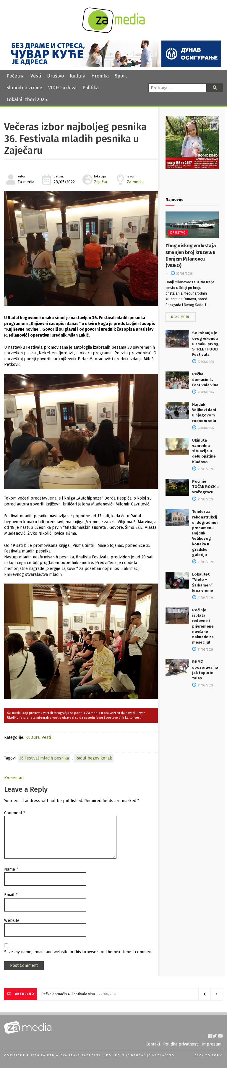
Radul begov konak (93, 758)
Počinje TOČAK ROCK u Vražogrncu (205, 486)
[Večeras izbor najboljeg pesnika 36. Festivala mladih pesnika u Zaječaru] (81, 248)
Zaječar (101, 182)
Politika (90, 88)
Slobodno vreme (24, 88)
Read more (180, 317)
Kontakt (152, 1044)
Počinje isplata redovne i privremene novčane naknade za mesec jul (203, 626)
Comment (14, 812)
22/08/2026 (184, 274)
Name (11, 869)
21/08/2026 (205, 469)
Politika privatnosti (181, 1044)
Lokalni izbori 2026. (27, 99)
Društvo (55, 76)
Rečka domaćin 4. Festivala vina (205, 379)
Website (12, 920)
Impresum (211, 1044)
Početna (16, 76)
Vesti (35, 76)
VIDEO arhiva (62, 88)
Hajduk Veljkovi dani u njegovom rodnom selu (80, 994)
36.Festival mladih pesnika (44, 758)
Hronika (100, 76)
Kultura (77, 76)
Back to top (207, 1055)
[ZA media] (113, 31)
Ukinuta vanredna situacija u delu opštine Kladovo (204, 451)
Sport (121, 76)
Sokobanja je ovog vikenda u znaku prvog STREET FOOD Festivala (205, 344)
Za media (135, 182)
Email (10, 894)
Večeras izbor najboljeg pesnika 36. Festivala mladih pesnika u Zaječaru (75, 139)
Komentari (14, 778)
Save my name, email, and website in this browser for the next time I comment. (79, 951)
